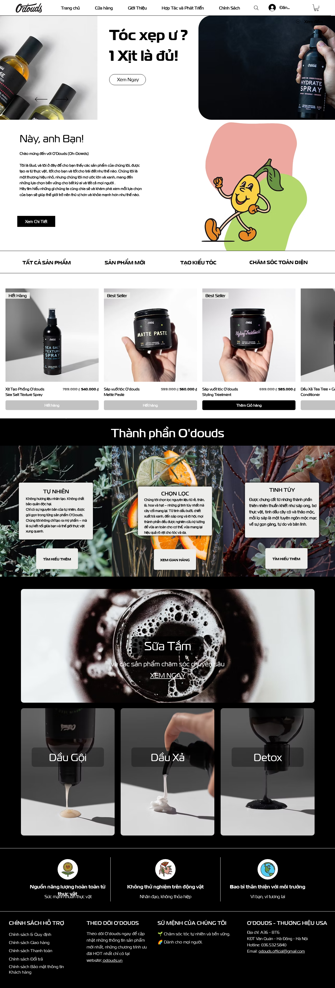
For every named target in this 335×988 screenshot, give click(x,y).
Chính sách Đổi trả (26, 959)
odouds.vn (112, 960)
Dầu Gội (67, 757)
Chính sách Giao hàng (29, 942)
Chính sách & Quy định (30, 934)
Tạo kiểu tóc (198, 261)
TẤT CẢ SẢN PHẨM (47, 261)
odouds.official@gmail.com (282, 951)
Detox (268, 757)
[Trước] (41, 99)
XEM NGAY (167, 675)
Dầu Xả (168, 757)
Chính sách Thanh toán (30, 950)
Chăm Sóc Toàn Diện (278, 261)
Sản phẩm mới (125, 261)
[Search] (256, 7)
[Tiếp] (62, 99)
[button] (316, 7)
